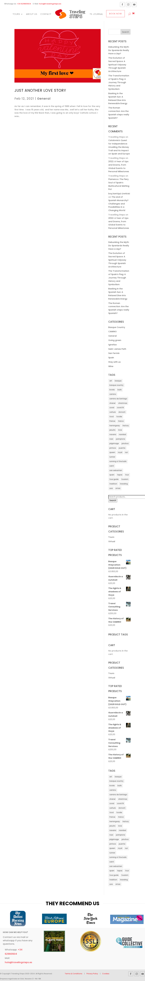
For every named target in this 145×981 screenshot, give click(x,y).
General (44, 98)
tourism (124, 479)
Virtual (111, 541)
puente (122, 448)
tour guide (114, 479)
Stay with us (114, 362)
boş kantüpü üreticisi (119, 193)
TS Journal (96, 14)
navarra (112, 434)
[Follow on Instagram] (128, 4)
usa (111, 488)
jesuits (112, 430)
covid (111, 407)
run (126, 452)
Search (112, 500)
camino (112, 394)
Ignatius (112, 344)
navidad (122, 434)
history (126, 425)
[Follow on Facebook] (122, 4)
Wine (110, 366)
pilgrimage (114, 443)
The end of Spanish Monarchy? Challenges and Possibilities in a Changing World (118, 204)
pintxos (112, 448)
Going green (114, 340)
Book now (115, 13)
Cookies (105, 973)
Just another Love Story (40, 90)
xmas (118, 488)
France (112, 421)
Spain (111, 357)
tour (127, 475)
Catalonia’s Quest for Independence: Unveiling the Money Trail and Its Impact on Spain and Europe (119, 147)
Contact (45, 14)
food (111, 416)
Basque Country (116, 327)
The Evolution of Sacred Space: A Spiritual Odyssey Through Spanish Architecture (117, 64)
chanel (112, 403)
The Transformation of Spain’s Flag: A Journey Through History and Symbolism (118, 82)
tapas (119, 475)
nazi (111, 439)
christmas (122, 403)
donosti (122, 412)
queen (112, 452)
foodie (119, 416)
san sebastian (115, 470)
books (112, 389)
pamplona (120, 439)
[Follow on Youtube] (134, 4)
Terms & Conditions (74, 973)
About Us (31, 14)
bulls (120, 389)
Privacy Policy (92, 973)
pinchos (125, 443)
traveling (124, 484)
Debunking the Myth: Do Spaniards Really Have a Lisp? (118, 50)
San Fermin (114, 353)
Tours (16, 14)
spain (111, 475)
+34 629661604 (24, 3)
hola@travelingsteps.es (50, 3)
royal (120, 452)
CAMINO (112, 331)
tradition (113, 484)
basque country (116, 385)
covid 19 (120, 407)
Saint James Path (117, 349)
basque (118, 381)
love (120, 430)
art (110, 381)
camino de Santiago (118, 398)
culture (112, 412)
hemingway (114, 425)
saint (111, 466)
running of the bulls (117, 461)
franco (121, 421)
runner (112, 457)
